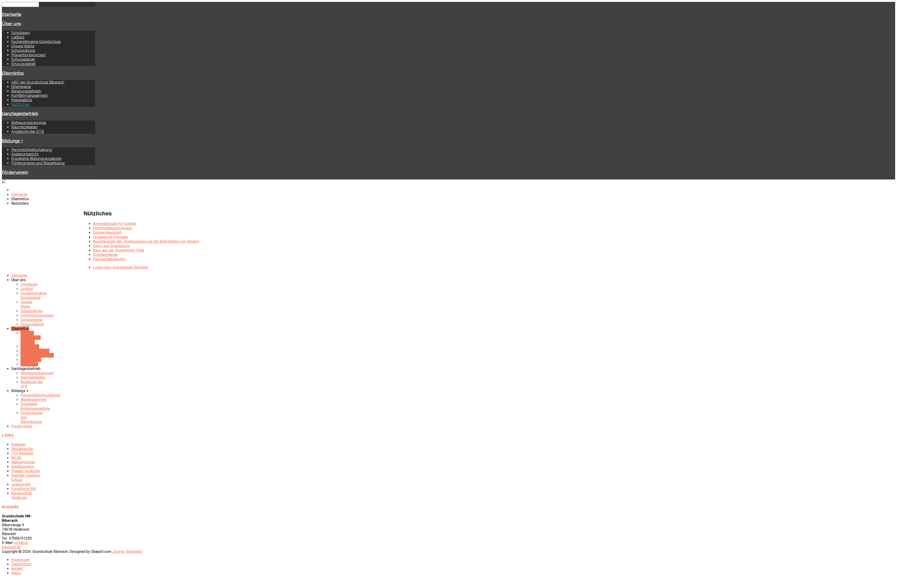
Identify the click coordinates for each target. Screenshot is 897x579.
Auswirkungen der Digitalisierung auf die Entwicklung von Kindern (146, 241)
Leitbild (17, 37)
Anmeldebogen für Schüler (114, 223)
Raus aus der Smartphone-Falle (118, 250)
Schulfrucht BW (23, 489)
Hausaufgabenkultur (109, 259)
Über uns (11, 23)
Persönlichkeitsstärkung (31, 149)
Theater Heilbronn (25, 471)
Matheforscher (23, 462)
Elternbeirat (21, 86)
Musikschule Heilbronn (21, 495)
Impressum (20, 560)
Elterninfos (13, 73)
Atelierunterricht (25, 154)
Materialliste (21, 100)
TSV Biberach (22, 453)
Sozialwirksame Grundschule (36, 41)
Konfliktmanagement (29, 95)
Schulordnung (23, 50)
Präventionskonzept (28, 55)
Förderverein (15, 172)
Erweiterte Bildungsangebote (36, 158)
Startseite (11, 14)
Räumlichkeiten (24, 127)
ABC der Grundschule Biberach (37, 82)
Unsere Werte (22, 46)
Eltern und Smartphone (111, 246)
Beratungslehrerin (26, 91)
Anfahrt (17, 568)
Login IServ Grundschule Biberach (120, 267)
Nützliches (20, 104)
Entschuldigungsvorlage (112, 228)
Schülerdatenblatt (107, 232)
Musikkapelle (22, 449)
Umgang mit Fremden (110, 237)
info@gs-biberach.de (15, 544)
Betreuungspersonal (28, 122)
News (16, 573)
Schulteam (20, 33)
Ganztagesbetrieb (20, 113)
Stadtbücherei (22, 466)
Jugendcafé (21, 484)
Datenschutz (21, 564)
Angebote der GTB (27, 131)
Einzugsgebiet (23, 64)
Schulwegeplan (105, 255)
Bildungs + (12, 140)
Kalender (18, 444)
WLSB (16, 458)
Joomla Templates (127, 551)
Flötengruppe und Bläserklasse (38, 163)
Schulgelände (23, 59)
